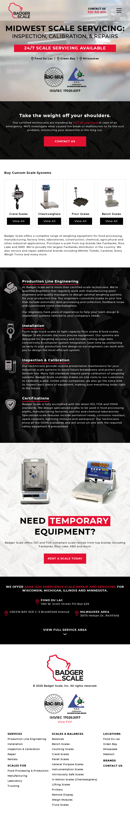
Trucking (13, 786)
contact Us (65, 141)
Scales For (17, 765)
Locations (112, 734)
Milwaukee (110, 749)
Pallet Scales (60, 759)
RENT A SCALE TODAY (65, 558)
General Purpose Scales (67, 764)
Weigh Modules (62, 800)
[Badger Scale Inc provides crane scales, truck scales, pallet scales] (65, 667)
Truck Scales (60, 805)
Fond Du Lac (111, 739)
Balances (58, 739)
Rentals (13, 759)
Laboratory (15, 781)
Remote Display (62, 795)
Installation (33, 326)
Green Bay (110, 744)
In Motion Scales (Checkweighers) (74, 779)
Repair (12, 754)
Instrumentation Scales (67, 769)
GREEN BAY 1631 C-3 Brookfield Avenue (40, 612)
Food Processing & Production (28, 771)
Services (15, 734)
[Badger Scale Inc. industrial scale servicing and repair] (19, 10)
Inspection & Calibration (46, 360)
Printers (57, 790)
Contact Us (97, 9)
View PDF (65, 722)
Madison (108, 754)
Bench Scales (61, 744)
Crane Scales (60, 754)
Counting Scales (63, 749)
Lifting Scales (61, 785)
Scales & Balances (67, 734)
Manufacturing (17, 776)
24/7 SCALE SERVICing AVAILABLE (65, 48)
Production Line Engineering (50, 281)
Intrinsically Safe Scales (68, 774)
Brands (109, 760)
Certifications (35, 398)
